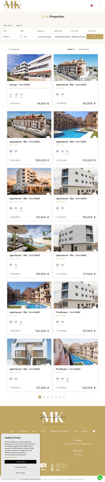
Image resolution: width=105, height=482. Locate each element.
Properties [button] (23, 431)
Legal (45, 479)
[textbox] (11, 31)
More (34, 431)
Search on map (78, 36)
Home (12, 431)
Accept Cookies (20, 462)
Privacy (50, 479)
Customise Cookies (20, 467)
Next (49, 67)
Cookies (56, 479)
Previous (9, 67)
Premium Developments (59, 431)
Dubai (43, 431)
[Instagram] (80, 454)
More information (11, 457)
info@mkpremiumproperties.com (78, 444)
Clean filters (44, 36)
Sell (75, 431)
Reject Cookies (20, 473)
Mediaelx (81, 479)
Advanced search (63, 36)
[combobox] (10, 30)
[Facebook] (75, 454)
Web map (63, 479)
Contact (84, 431)
